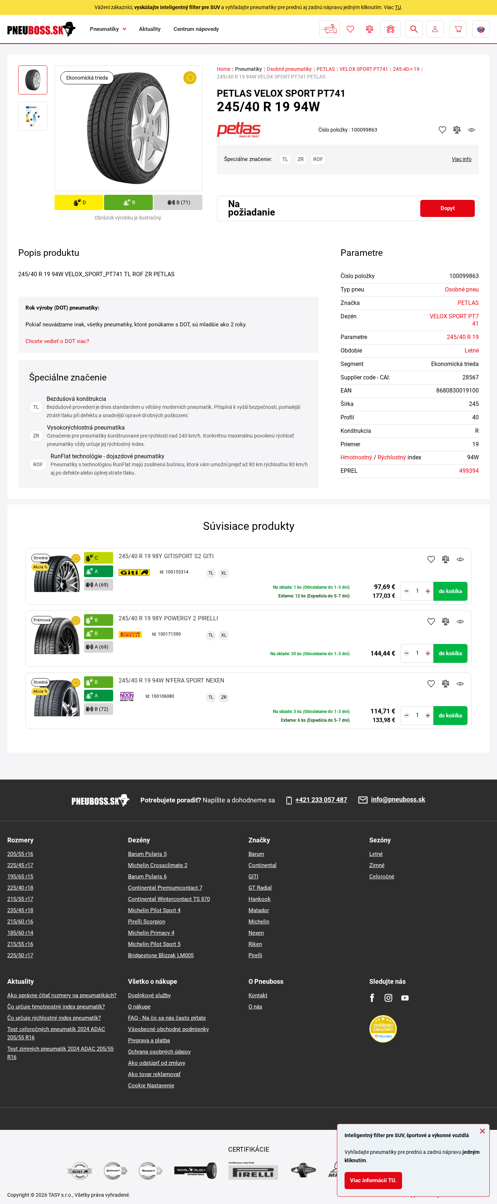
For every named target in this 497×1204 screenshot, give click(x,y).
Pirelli (255, 955)
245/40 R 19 (463, 337)
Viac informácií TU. (373, 1180)
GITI (253, 876)
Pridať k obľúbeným (431, 559)
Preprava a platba (149, 1040)
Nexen (256, 933)
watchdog (471, 129)
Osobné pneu (462, 289)
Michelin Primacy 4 (151, 933)
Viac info (462, 159)
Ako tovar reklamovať (154, 1074)
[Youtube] (404, 997)
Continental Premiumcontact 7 (165, 888)
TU (398, 7)
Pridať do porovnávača (445, 559)
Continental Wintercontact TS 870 (169, 899)
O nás (255, 1006)
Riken (255, 944)
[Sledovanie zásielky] (329, 29)
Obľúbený (350, 29)
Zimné (377, 865)
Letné (472, 350)
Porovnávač (369, 29)
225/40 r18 (20, 888)
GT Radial (260, 888)
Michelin (259, 921)
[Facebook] (372, 997)
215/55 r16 (20, 944)
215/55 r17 (20, 899)
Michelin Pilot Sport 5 (154, 944)
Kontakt (258, 995)
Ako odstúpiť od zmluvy (156, 1063)
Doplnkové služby (149, 995)
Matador (259, 910)
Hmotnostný (356, 457)
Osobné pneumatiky (289, 69)
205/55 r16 (20, 854)
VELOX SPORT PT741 (363, 69)
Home (223, 69)
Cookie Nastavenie (151, 1085)
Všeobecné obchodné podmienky (168, 1029)
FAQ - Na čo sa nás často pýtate (167, 1018)
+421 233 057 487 (321, 800)
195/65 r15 (20, 876)
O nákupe (139, 1006)
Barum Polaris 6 (147, 876)
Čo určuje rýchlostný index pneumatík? (54, 1018)
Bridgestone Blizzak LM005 (161, 955)
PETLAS (326, 69)
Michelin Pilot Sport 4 (154, 910)
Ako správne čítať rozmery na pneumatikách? (61, 995)
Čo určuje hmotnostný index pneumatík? (56, 1006)
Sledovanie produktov (460, 559)
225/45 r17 (20, 865)
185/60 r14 (20, 933)
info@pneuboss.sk (398, 799)
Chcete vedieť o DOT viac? (57, 341)
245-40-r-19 (406, 69)
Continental (263, 865)
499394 (469, 470)
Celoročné (381, 876)
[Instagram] (388, 997)
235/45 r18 (20, 910)
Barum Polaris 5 (147, 854)
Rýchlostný (392, 457)
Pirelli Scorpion (146, 921)
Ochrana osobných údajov (159, 1051)
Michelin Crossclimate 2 (157, 865)
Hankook (260, 899)
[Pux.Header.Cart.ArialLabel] (458, 29)
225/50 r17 (20, 955)
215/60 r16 (20, 921)
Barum (256, 854)
